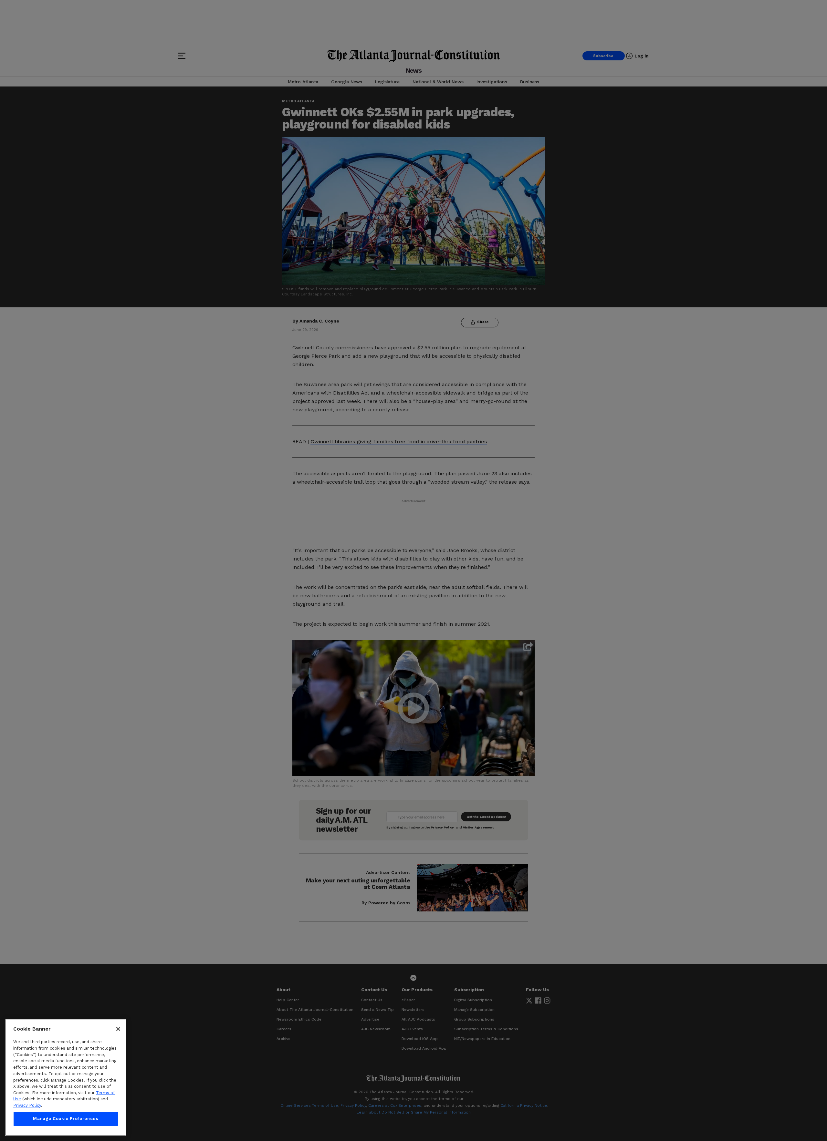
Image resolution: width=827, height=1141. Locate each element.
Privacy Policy (27, 1105)
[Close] (118, 1029)
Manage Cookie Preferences (65, 1118)
